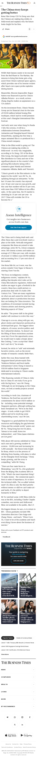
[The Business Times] (17, 3)
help (21, 744)
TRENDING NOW (8, 571)
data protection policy (29, 747)
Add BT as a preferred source (16, 36)
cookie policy (18, 747)
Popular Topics (8, 638)
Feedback (6, 537)
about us (8, 744)
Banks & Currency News (24, 638)
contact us (15, 744)
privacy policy (27, 744)
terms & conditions (7, 747)
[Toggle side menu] (2, 3)
